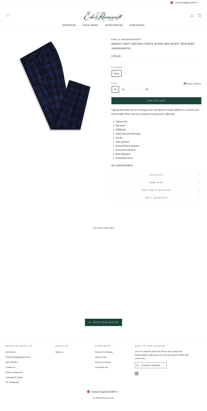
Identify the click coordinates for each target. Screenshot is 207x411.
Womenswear (114, 25)
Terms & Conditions (104, 352)
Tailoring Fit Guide (14, 377)
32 (115, 89)
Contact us (10, 367)
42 (155, 89)
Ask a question (156, 198)
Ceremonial (137, 25)
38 (139, 89)
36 (131, 89)
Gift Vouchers (12, 362)
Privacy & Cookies (103, 362)
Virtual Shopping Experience (18, 357)
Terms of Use (101, 357)
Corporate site (101, 367)
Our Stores (10, 352)
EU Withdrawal (12, 382)
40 (147, 89)
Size (156, 83)
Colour (116, 67)
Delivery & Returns (156, 190)
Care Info (156, 182)
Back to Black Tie (105, 322)
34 (123, 89)
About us (59, 352)
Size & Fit (156, 175)
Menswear (69, 25)
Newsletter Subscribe (150, 365)
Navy (116, 73)
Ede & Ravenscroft (126, 39)
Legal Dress (91, 25)
